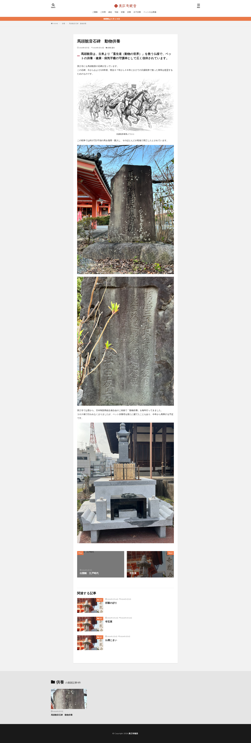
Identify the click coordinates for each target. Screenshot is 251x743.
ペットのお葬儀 (149, 12)
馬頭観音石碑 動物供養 (77, 23)
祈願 (123, 12)
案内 (113, 48)
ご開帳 (95, 12)
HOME (55, 23)
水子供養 (137, 12)
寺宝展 (108, 621)
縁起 (110, 12)
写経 (116, 12)
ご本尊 (103, 12)
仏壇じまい (111, 640)
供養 (129, 12)
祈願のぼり (111, 602)
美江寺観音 (133, 733)
